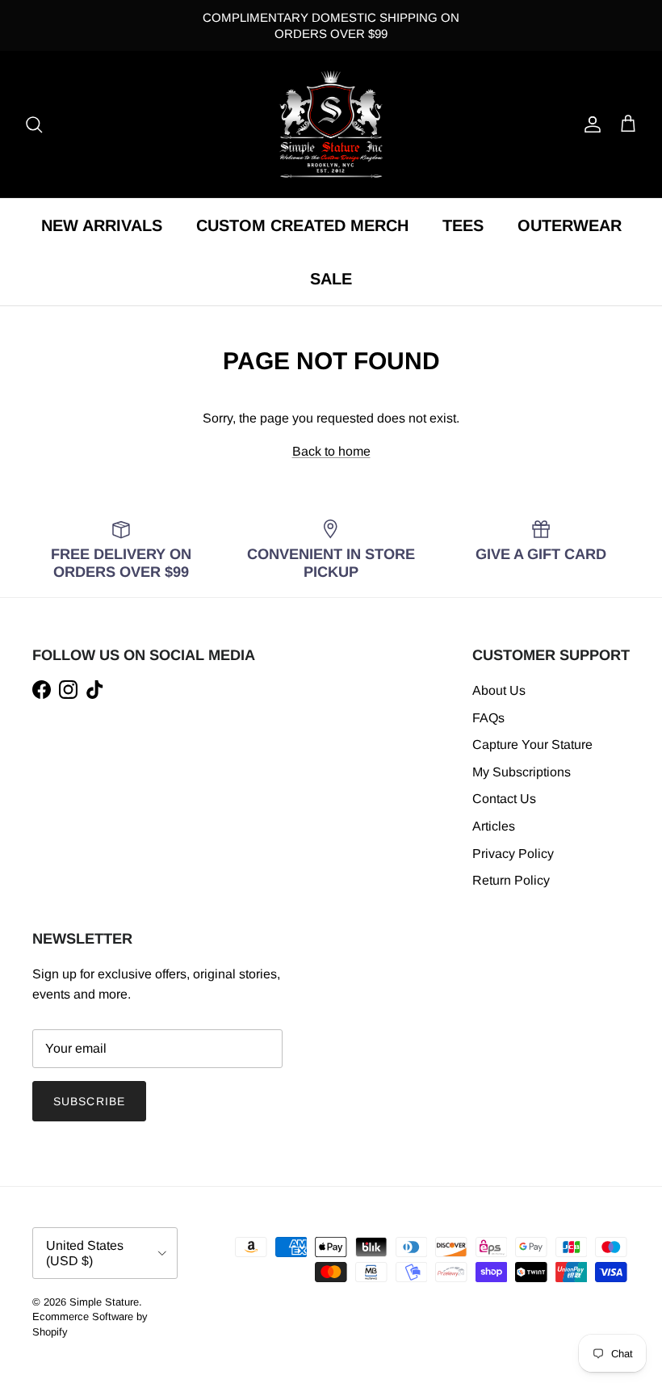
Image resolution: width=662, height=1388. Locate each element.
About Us (499, 690)
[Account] (589, 124)
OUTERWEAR (569, 225)
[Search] (34, 124)
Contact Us (504, 798)
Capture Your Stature (532, 744)
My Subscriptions (521, 772)
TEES (463, 225)
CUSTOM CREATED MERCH (302, 225)
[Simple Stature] (331, 124)
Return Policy (511, 880)
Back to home (331, 451)
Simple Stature (104, 1302)
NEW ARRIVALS (101, 225)
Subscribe (89, 1101)
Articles (493, 826)
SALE (331, 279)
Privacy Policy (513, 853)
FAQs (488, 718)
